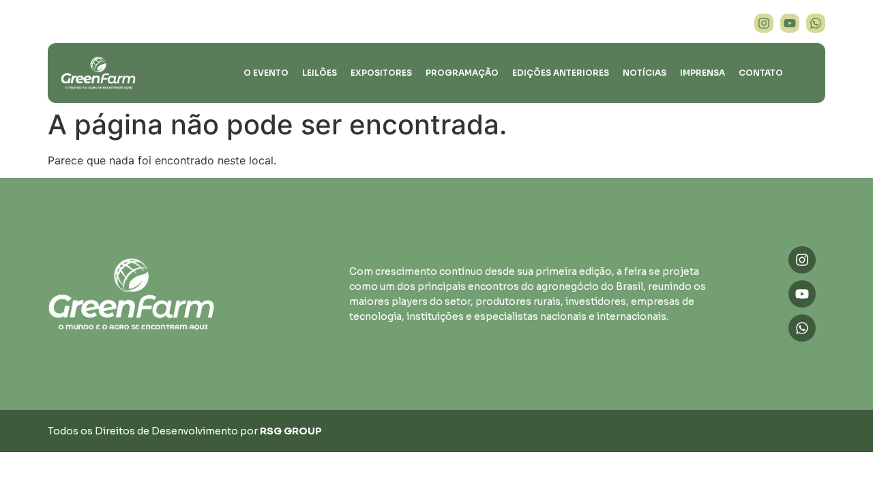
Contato (761, 73)
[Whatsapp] (815, 23)
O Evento (265, 73)
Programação (462, 73)
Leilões (319, 73)
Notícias (644, 73)
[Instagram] (763, 23)
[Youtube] (789, 23)
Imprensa (702, 73)
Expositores (381, 73)
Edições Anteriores (560, 73)
